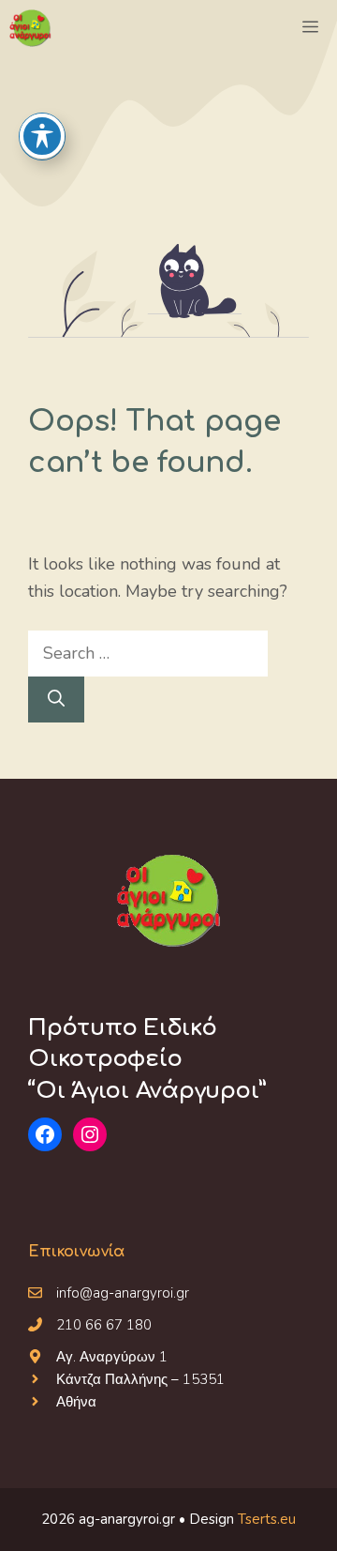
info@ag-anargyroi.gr (122, 1293)
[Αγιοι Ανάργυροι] (30, 28)
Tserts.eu (267, 1519)
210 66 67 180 (104, 1324)
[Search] (56, 699)
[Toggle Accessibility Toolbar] (42, 136)
